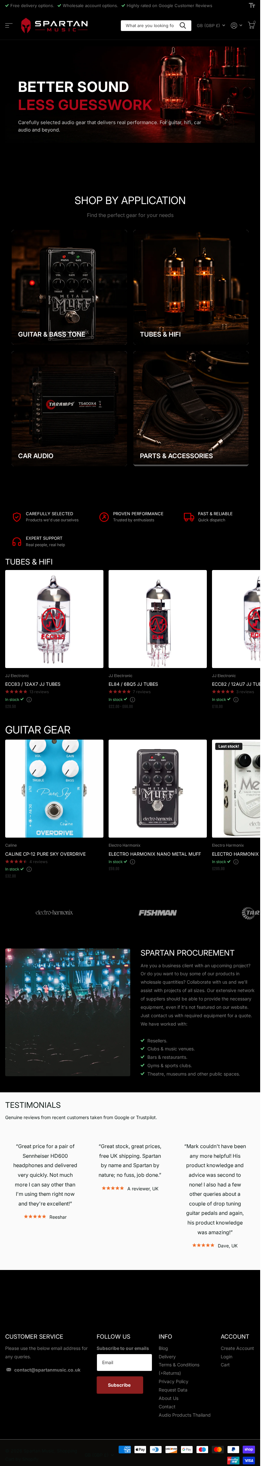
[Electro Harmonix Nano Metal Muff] (158, 789)
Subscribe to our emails (123, 1348)
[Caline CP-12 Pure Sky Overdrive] (54, 789)
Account (235, 1336)
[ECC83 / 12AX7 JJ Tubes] (54, 619)
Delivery (167, 1356)
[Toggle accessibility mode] (252, 5)
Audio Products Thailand (185, 1415)
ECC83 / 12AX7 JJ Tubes (32, 684)
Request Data (173, 1389)
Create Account (237, 1348)
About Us (168, 1398)
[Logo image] (54, 912)
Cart (225, 1364)
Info (165, 1336)
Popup (29, 699)
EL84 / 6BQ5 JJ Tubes (133, 684)
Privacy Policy (173, 1381)
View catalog (9, 25)
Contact (167, 1406)
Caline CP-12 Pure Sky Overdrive (45, 854)
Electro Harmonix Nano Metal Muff (155, 854)
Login (226, 1356)
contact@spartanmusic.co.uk (47, 1370)
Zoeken (183, 25)
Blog (163, 1348)
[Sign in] (236, 25)
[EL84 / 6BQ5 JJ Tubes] (158, 619)
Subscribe (120, 1385)
